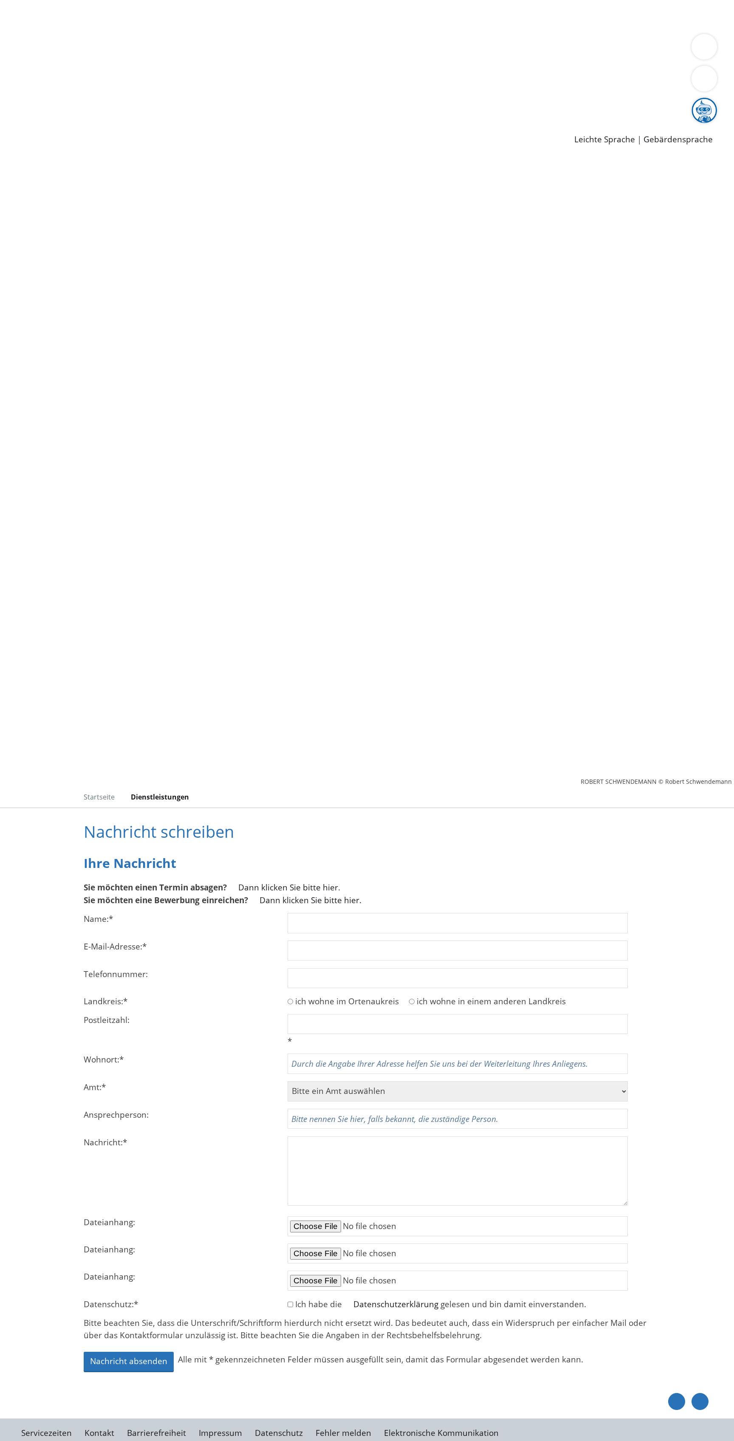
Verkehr (171, 16)
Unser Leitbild (362, 104)
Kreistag (15, 71)
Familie (202, 16)
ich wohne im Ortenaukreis (347, 1001)
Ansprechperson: (116, 1114)
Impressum (220, 1432)
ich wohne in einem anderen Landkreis (491, 1001)
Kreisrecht (155, 82)
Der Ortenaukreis (56, 49)
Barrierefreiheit (156, 1432)
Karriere (15, 93)
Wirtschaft (413, 16)
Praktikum (244, 104)
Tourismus (444, 49)
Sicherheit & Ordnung (350, 16)
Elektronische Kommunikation (441, 1432)
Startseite (99, 797)
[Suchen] (704, 78)
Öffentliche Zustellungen (146, 125)
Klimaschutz (398, 49)
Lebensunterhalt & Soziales (102, 16)
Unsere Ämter (27, 27)
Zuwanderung (279, 49)
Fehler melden (343, 1432)
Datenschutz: (111, 1304)
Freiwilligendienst (299, 104)
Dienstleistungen (32, 5)
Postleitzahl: (107, 1020)
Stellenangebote (54, 104)
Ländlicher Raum (340, 49)
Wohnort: (104, 1059)
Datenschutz (279, 1432)
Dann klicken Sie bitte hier (288, 887)
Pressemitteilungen (60, 125)
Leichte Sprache (604, 139)
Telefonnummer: (116, 974)
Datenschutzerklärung (395, 1304)
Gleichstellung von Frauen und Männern (623, 49)
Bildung (236, 49)
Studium (206, 104)
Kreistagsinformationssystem (78, 82)
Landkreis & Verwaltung (45, 38)
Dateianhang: (109, 1222)
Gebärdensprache (678, 139)
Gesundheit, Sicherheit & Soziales (156, 49)
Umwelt (497, 16)
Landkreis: (105, 1001)
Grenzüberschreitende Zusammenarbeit (100, 60)
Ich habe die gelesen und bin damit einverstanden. (440, 1304)
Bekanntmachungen (505, 49)
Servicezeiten (46, 1432)
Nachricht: (105, 1142)
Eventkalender (115, 104)
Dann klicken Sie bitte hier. (310, 900)
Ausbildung (166, 104)
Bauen (35, 16)
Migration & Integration (262, 16)
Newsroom (20, 115)
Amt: (95, 1087)
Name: (98, 918)
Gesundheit (457, 16)
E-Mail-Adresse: (115, 946)
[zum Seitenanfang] (700, 1401)
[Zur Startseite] (89, 229)
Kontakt (99, 1432)
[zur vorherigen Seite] (676, 1401)
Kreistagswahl (204, 82)
